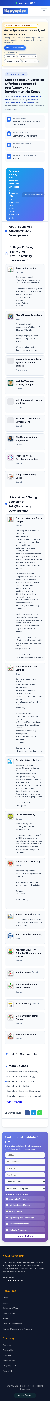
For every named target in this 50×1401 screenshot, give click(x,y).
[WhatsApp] (40, 1112)
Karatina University (26, 268)
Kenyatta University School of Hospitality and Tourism (29, 953)
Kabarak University (26, 1034)
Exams (6, 1303)
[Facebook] (27, 1112)
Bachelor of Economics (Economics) (24, 1091)
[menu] (44, 11)
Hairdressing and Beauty (19, 1205)
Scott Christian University (29, 934)
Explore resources (32, 194)
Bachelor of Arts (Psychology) (21, 1076)
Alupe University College (29, 315)
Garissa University (25, 814)
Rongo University (25, 914)
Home (5, 1297)
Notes (5, 1318)
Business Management (19, 1224)
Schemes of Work (11, 1308)
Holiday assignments (27, 56)
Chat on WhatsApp (13, 1280)
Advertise (7, 1355)
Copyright (7, 1371)
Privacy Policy (9, 1366)
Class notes (10, 56)
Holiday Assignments (12, 1323)
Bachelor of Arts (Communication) (23, 1071)
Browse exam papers (15, 48)
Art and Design (15, 1211)
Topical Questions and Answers (17, 1329)
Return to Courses (13, 1101)
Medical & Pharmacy (18, 1230)
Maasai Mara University (28, 861)
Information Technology (19, 1199)
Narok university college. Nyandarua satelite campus (29, 362)
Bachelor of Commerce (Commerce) (24, 1096)
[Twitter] (33, 1112)
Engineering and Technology (21, 1217)
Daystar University (25, 760)
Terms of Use (9, 1360)
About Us (7, 1345)
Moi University (23, 972)
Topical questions (13, 61)
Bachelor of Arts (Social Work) (21, 1081)
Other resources (30, 61)
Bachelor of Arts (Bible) (18, 1086)
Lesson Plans (9, 1313)
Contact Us (8, 1350)
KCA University (24, 1003)
